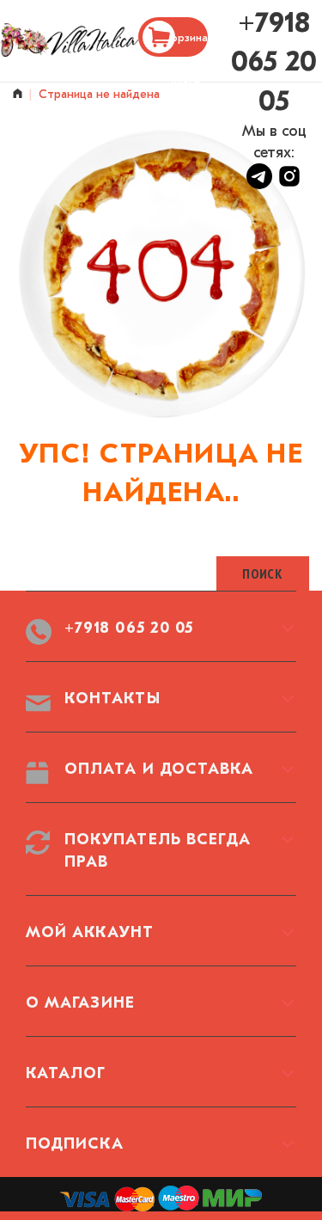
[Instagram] (289, 184)
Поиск (262, 573)
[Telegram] (261, 184)
